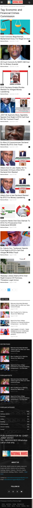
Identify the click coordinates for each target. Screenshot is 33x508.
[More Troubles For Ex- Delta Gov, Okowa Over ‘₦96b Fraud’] (4, 314)
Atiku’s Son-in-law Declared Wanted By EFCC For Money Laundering (14, 196)
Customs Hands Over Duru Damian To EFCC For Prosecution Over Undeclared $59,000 (15, 223)
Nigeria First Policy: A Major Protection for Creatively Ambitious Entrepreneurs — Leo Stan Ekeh (20, 322)
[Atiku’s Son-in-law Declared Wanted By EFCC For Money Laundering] (15, 185)
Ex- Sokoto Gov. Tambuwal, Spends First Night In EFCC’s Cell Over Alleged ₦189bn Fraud (14, 250)
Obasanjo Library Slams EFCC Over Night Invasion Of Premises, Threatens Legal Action (14, 278)
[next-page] (15, 289)
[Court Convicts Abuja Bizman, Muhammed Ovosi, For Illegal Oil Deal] (15, 27)
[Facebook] (9, 491)
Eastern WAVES (4, 139)
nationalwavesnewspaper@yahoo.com (17, 477)
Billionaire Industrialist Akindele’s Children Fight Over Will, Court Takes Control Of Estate (20, 305)
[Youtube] (21, 491)
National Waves (4, 41)
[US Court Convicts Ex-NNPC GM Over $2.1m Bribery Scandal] (15, 52)
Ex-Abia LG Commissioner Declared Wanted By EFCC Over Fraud (14, 143)
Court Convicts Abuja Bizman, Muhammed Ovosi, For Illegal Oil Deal (15, 38)
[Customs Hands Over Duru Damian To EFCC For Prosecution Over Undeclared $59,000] (15, 211)
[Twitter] (17, 491)
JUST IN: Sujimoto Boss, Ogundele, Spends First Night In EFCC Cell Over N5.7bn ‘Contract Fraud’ (14, 117)
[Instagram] (13, 491)
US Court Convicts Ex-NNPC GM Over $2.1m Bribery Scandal (15, 63)
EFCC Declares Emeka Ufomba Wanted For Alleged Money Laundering (12, 89)
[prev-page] (1, 289)
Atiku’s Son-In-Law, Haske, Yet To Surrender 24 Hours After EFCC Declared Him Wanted (13, 170)
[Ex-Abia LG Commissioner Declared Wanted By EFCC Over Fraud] (15, 132)
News (2, 59)
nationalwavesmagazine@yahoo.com (14, 479)
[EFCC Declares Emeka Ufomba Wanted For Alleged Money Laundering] (15, 77)
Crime (2, 33)
